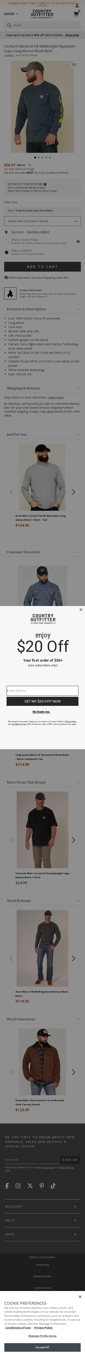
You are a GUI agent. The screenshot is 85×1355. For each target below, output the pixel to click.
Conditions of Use (18, 1327)
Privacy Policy (43, 1327)
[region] (42, 1323)
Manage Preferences (42, 1336)
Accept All (42, 1347)
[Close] (80, 1296)
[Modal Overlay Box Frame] (42, 677)
